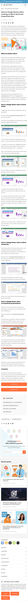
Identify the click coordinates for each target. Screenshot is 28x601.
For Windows (2, 543)
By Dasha (14, 506)
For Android (14, 543)
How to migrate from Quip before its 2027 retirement (13, 480)
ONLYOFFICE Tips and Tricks (11, 8)
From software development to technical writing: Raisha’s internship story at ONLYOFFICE (13, 527)
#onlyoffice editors (16, 419)
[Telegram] (10, 23)
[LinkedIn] (6, 23)
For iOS (18, 543)
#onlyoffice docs (6, 419)
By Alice (11, 19)
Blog (2, 8)
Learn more (9, 590)
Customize (14, 593)
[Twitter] (4, 23)
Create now (24, 452)
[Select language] (25, 5)
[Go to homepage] (8, 5)
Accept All (5, 598)
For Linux (6, 543)
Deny (5, 593)
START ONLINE (14, 384)
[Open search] (22, 5)
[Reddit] (8, 23)
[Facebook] (2, 23)
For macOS (10, 543)
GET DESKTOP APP (14, 389)
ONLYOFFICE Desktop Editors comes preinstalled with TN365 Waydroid (12, 503)
